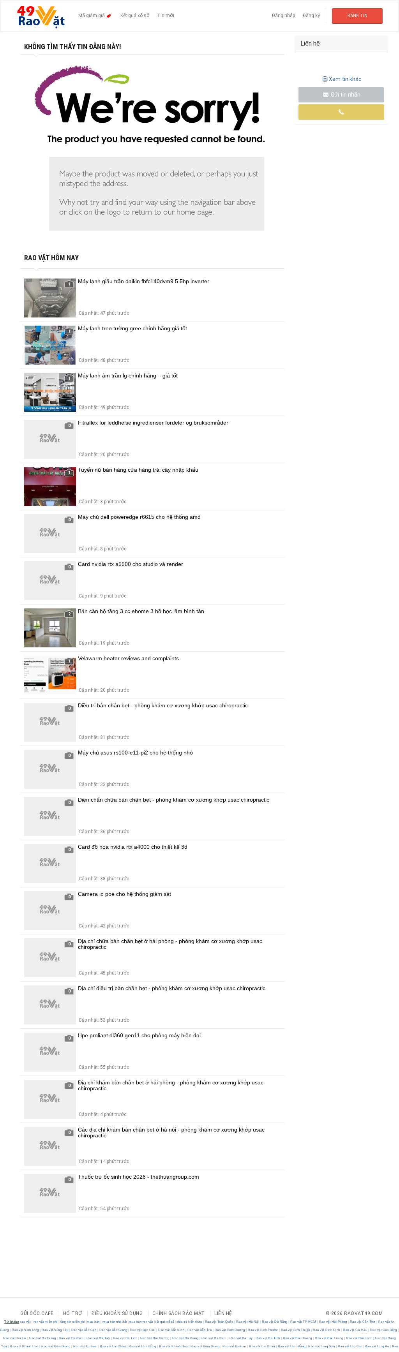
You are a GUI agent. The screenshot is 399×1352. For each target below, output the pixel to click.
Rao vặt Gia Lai (15, 1338)
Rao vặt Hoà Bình (359, 1338)
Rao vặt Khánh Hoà (24, 1346)
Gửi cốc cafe (36, 1313)
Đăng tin (357, 15)
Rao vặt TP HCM (303, 1322)
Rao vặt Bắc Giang (113, 1330)
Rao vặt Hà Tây (98, 1338)
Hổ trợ (72, 1313)
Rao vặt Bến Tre (199, 1330)
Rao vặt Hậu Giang (329, 1338)
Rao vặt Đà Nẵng (275, 1322)
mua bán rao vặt (141, 1322)
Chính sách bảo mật (178, 1313)
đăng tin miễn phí (72, 1322)
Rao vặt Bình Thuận (295, 1330)
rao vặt (25, 1322)
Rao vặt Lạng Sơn (321, 1346)
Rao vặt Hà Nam (71, 1338)
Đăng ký (311, 15)
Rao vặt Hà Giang (42, 1338)
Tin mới (165, 15)
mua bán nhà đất (114, 1322)
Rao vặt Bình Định (326, 1330)
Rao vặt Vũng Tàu (55, 1330)
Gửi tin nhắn (345, 95)
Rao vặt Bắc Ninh (171, 1330)
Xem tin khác (345, 79)
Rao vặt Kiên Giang (56, 1346)
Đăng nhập (283, 15)
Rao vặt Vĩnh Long (25, 1330)
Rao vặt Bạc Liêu (142, 1330)
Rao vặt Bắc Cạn (83, 1330)
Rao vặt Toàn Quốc (219, 1322)
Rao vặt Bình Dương (230, 1330)
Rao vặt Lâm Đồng (142, 1346)
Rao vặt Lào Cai (350, 1346)
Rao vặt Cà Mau (355, 1330)
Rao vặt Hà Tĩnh (125, 1338)
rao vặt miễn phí (46, 1322)
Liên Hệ (223, 1313)
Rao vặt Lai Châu (113, 1346)
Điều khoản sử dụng (117, 1313)
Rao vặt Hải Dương (154, 1338)
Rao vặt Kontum (85, 1346)
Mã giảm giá (92, 15)
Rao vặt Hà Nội (247, 1322)
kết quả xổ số (165, 1322)
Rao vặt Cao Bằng (383, 1330)
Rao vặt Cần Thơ (362, 1322)
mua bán (93, 1322)
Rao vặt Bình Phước (263, 1330)
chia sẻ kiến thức (189, 1322)
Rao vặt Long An (377, 1346)
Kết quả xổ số (134, 15)
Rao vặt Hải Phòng (333, 1322)
